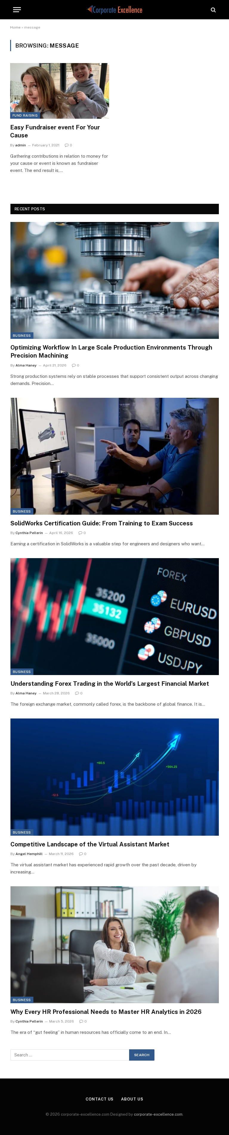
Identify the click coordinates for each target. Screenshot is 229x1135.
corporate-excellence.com (158, 1114)
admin (20, 145)
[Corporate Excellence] (114, 9)
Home (15, 27)
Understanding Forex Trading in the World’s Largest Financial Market (109, 683)
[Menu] (17, 9)
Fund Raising (25, 115)
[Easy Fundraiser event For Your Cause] (59, 91)
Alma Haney (26, 365)
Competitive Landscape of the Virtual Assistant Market (89, 844)
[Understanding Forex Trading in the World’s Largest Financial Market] (114, 616)
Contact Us (100, 1099)
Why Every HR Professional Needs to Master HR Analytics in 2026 (106, 1011)
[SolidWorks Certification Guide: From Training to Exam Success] (114, 456)
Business (22, 335)
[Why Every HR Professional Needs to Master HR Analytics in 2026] (114, 944)
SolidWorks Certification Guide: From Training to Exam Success (101, 523)
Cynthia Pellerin (29, 533)
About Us (132, 1099)
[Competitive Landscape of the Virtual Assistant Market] (114, 776)
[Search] (213, 9)
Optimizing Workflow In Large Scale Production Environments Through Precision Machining (111, 351)
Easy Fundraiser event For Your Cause (55, 131)
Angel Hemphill (29, 854)
